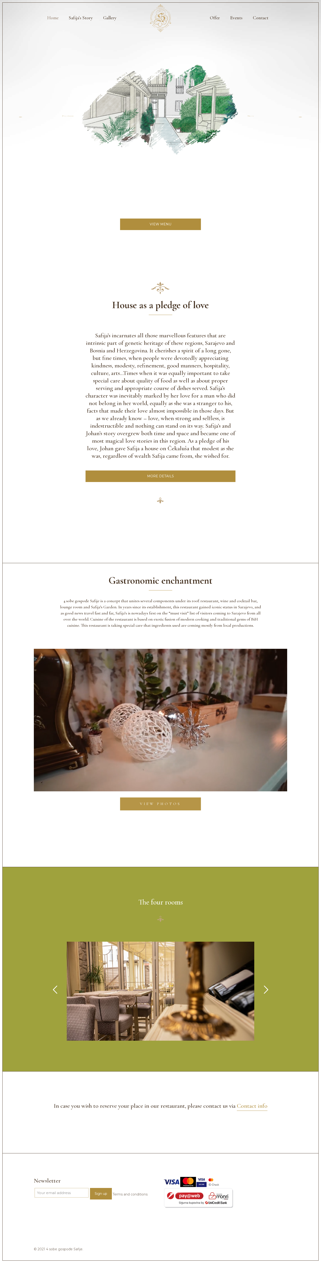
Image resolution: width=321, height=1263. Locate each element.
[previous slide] (55, 989)
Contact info (252, 1105)
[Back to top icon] (298, 1253)
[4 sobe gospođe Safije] (160, 18)
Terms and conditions (130, 1194)
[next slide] (266, 989)
